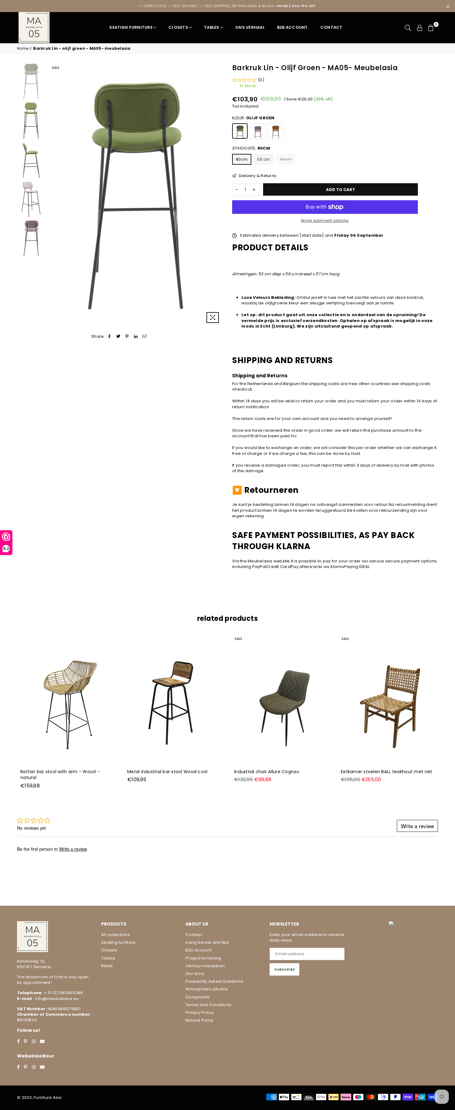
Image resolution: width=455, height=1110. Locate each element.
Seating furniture (130, 27)
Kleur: (253, 118)
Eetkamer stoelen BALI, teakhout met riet (386, 772)
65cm (286, 159)
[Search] (408, 27)
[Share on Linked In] (136, 336)
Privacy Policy (199, 1012)
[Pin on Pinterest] (127, 336)
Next (217, 194)
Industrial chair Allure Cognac (267, 772)
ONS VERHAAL (250, 27)
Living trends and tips (207, 942)
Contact (331, 27)
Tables (211, 27)
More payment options (325, 220)
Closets (178, 27)
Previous (53, 194)
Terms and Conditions (208, 1005)
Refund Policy (199, 1020)
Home (22, 48)
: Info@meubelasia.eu (55, 999)
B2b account (198, 950)
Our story (194, 974)
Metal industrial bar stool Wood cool (167, 772)
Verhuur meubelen (205, 966)
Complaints (197, 997)
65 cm (263, 159)
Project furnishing (203, 958)
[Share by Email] (144, 336)
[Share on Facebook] (109, 336)
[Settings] (419, 27)
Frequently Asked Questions (214, 981)
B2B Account (292, 27)
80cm (242, 159)
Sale (55, 67)
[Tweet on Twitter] (118, 336)
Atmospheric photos (206, 989)
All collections (115, 935)
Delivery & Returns (257, 176)
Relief (107, 966)
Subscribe (284, 969)
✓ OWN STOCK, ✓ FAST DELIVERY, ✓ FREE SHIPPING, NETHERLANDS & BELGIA (227, 5)
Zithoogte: (251, 148)
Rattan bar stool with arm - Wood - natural (60, 775)
